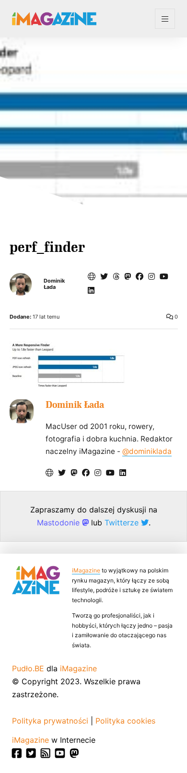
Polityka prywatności (50, 720)
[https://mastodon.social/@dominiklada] (127, 276)
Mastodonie (59, 522)
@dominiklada (147, 451)
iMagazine (86, 570)
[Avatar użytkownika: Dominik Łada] (22, 411)
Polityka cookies (125, 720)
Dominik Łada (54, 284)
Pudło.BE (28, 668)
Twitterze (123, 522)
